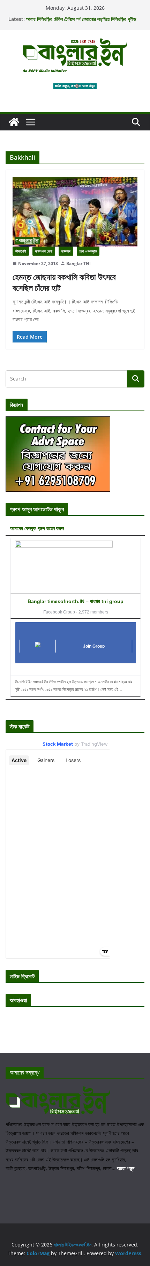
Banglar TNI (78, 263)
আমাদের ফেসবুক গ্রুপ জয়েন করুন (37, 528)
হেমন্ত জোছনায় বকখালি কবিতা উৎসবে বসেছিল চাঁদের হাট (64, 282)
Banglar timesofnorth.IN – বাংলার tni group (75, 601)
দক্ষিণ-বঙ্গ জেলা (43, 251)
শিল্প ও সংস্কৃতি (88, 251)
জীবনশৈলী (20, 251)
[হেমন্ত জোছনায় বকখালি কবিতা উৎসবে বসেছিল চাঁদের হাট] (75, 211)
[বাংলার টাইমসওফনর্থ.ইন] (14, 122)
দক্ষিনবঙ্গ (65, 251)
